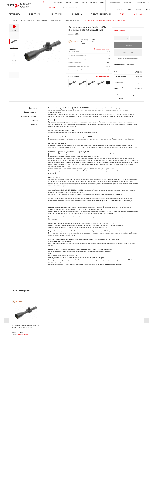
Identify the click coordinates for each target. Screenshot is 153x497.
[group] (14, 41)
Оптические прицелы (72, 20)
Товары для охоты (41, 20)
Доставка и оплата (29, 116)
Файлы (34, 124)
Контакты (84, 2)
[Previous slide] (6, 320)
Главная (14, 20)
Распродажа (139, 14)
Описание (33, 108)
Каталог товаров (26, 20)
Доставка (68, 2)
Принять (27, 494)
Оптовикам (93, 2)
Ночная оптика (57, 14)
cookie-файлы (25, 486)
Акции (102, 2)
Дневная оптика (35, 14)
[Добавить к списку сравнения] (105, 34)
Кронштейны (77, 14)
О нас (76, 2)
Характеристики (31, 112)
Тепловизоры (14, 14)
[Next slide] (108, 82)
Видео (35, 120)
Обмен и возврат (57, 2)
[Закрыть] (34, 487)
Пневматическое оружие (101, 14)
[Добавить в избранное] (108, 34)
